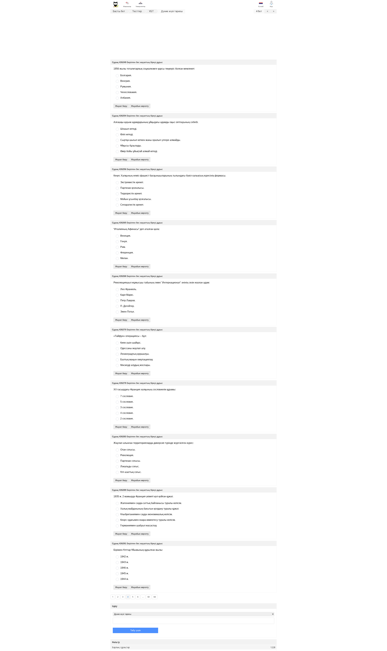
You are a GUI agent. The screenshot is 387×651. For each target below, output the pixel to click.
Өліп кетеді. (126, 134)
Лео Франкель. (128, 289)
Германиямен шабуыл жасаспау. (138, 525)
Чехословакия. (128, 92)
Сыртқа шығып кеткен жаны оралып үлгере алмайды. (150, 140)
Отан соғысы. (127, 449)
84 (155, 597)
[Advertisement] (193, 37)
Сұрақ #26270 (119, 329)
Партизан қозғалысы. (132, 188)
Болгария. (126, 75)
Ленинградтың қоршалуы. (134, 354)
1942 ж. (124, 556)
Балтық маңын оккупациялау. (136, 359)
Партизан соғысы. (130, 461)
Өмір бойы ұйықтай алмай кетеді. (139, 151)
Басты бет (119, 11)
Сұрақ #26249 (119, 62)
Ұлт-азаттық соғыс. (130, 472)
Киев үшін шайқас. (130, 342)
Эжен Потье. (127, 311)
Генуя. (123, 241)
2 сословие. (126, 418)
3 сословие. (126, 407)
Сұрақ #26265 (119, 222)
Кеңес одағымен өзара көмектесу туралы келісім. (148, 520)
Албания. (125, 97)
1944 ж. (124, 579)
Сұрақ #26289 (119, 490)
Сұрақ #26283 (119, 436)
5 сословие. (126, 401)
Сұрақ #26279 (119, 383)
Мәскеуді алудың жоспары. (135, 365)
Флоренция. (126, 252)
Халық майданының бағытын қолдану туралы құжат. (149, 508)
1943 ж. (124, 562)
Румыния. (125, 86)
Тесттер (137, 11)
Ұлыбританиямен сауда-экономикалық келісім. (146, 514)
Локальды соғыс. (129, 466)
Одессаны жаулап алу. (133, 348)
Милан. (124, 258)
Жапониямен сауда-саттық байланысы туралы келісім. (151, 503)
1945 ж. (124, 573)
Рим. (123, 247)
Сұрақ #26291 (119, 543)
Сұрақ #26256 (119, 169)
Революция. (127, 455)
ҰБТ (151, 11)
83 (149, 597)
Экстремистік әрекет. (131, 182)
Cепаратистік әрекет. (132, 204)
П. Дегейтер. (127, 306)
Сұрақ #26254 (119, 116)
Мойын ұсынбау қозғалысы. (135, 199)
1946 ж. (124, 567)
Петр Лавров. (127, 300)
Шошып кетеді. (128, 129)
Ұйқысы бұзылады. (130, 145)
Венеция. (125, 235)
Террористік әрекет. (131, 193)
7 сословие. (126, 396)
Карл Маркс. (127, 295)
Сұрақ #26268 (119, 276)
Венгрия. (125, 81)
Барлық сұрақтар (193, 647)
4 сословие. (126, 413)
